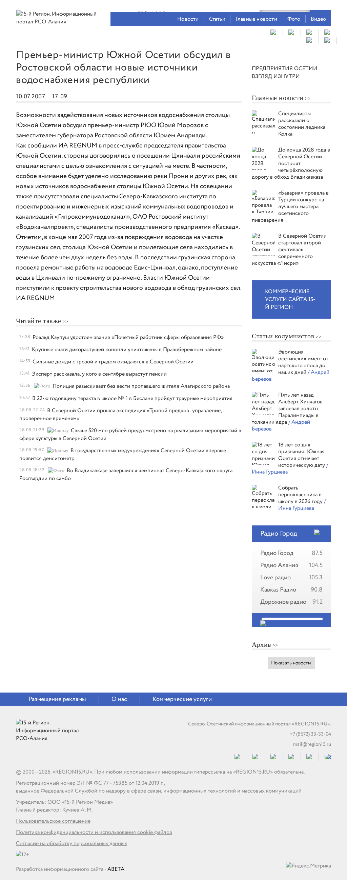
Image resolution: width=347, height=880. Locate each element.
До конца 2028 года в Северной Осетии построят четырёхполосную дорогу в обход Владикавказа (291, 163)
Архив (261, 644)
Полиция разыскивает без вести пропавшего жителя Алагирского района (141, 386)
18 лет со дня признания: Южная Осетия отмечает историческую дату (302, 455)
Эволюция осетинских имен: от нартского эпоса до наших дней (303, 362)
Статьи (217, 19)
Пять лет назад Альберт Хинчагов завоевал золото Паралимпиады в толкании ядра (287, 408)
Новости (188, 19)
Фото (294, 19)
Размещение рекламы (57, 699)
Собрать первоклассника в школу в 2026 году (301, 494)
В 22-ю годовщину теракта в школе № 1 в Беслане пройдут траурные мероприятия (132, 398)
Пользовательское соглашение (53, 821)
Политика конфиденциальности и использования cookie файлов (94, 832)
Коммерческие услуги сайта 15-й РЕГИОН (290, 299)
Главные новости (256, 19)
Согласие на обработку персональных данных (71, 843)
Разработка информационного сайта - (70, 869)
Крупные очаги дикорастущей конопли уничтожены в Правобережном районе (127, 350)
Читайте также (38, 320)
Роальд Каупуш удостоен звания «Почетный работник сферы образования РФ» (128, 337)
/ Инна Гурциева (302, 505)
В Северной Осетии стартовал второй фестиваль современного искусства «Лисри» (289, 249)
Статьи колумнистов (283, 336)
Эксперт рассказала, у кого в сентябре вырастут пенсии (99, 374)
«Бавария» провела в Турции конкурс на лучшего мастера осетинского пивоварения (290, 206)
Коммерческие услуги (182, 699)
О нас (119, 699)
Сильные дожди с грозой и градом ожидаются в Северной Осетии (113, 362)
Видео (318, 19)
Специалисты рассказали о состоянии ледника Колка (301, 124)
